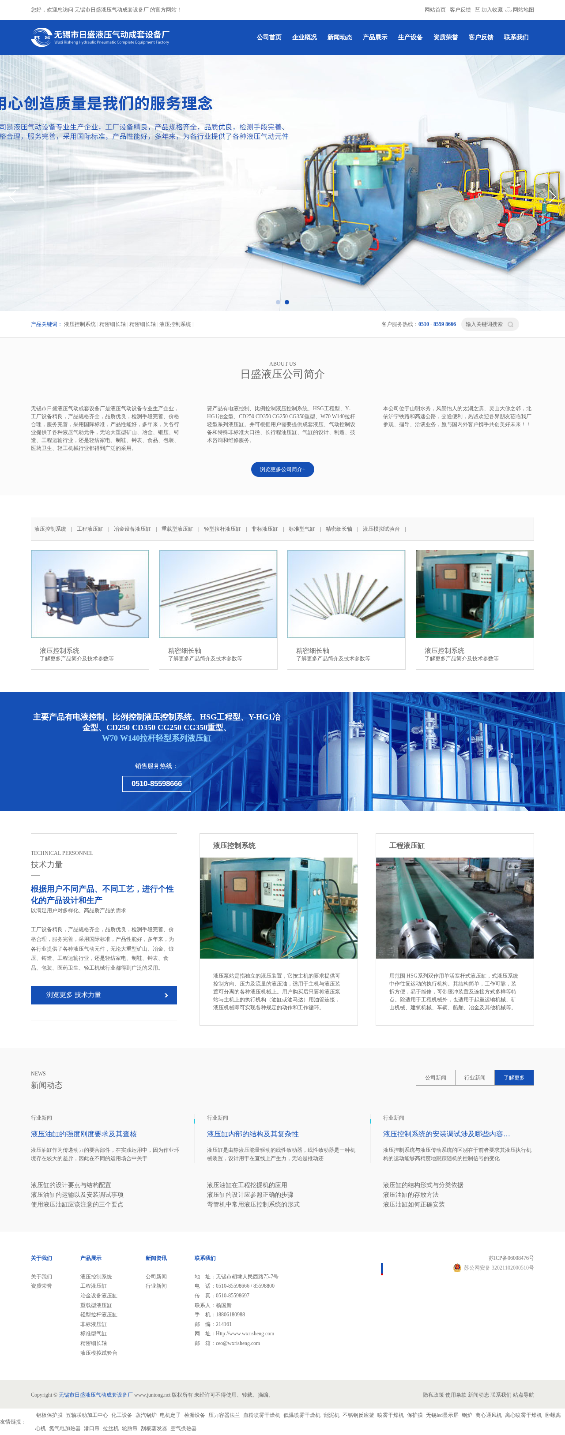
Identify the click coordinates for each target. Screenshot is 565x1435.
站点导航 (523, 1395)
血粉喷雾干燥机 (261, 1415)
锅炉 (467, 1415)
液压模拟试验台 (381, 529)
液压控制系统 (80, 324)
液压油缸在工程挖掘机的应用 (247, 1185)
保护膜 (415, 1415)
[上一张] (13, 196)
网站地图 (523, 10)
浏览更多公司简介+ (282, 469)
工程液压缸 (90, 529)
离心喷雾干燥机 (523, 1415)
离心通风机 (488, 1415)
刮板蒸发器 (154, 1428)
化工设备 (121, 1415)
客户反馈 (460, 10)
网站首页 (435, 10)
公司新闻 (435, 1078)
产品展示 (375, 37)
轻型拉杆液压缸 (222, 529)
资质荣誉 (445, 37)
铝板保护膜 (49, 1415)
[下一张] (552, 196)
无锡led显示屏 (442, 1415)
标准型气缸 (302, 529)
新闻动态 (340, 37)
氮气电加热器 (65, 1428)
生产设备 (410, 37)
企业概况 (304, 37)
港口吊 (92, 1428)
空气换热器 (183, 1428)
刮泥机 (331, 1415)
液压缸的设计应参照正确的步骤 (250, 1194)
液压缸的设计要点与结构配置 (71, 1185)
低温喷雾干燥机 (301, 1415)
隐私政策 (433, 1395)
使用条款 (456, 1395)
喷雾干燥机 (390, 1415)
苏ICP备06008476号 (511, 1258)
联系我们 (516, 37)
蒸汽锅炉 (146, 1415)
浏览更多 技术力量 (73, 994)
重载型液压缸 (177, 529)
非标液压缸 (265, 529)
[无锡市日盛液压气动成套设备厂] (101, 37)
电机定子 (170, 1415)
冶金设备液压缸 (132, 529)
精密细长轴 (112, 324)
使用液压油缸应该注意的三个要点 (77, 1204)
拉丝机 (111, 1428)
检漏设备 (194, 1415)
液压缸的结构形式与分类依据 (423, 1185)
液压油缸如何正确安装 (414, 1204)
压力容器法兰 (224, 1415)
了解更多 (514, 1078)
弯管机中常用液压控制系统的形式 (253, 1204)
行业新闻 (475, 1078)
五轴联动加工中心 (87, 1415)
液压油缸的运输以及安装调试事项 (77, 1194)
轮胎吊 (130, 1428)
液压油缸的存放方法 (411, 1194)
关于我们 (41, 1277)
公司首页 (269, 37)
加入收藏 (491, 10)
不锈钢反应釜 (358, 1415)
